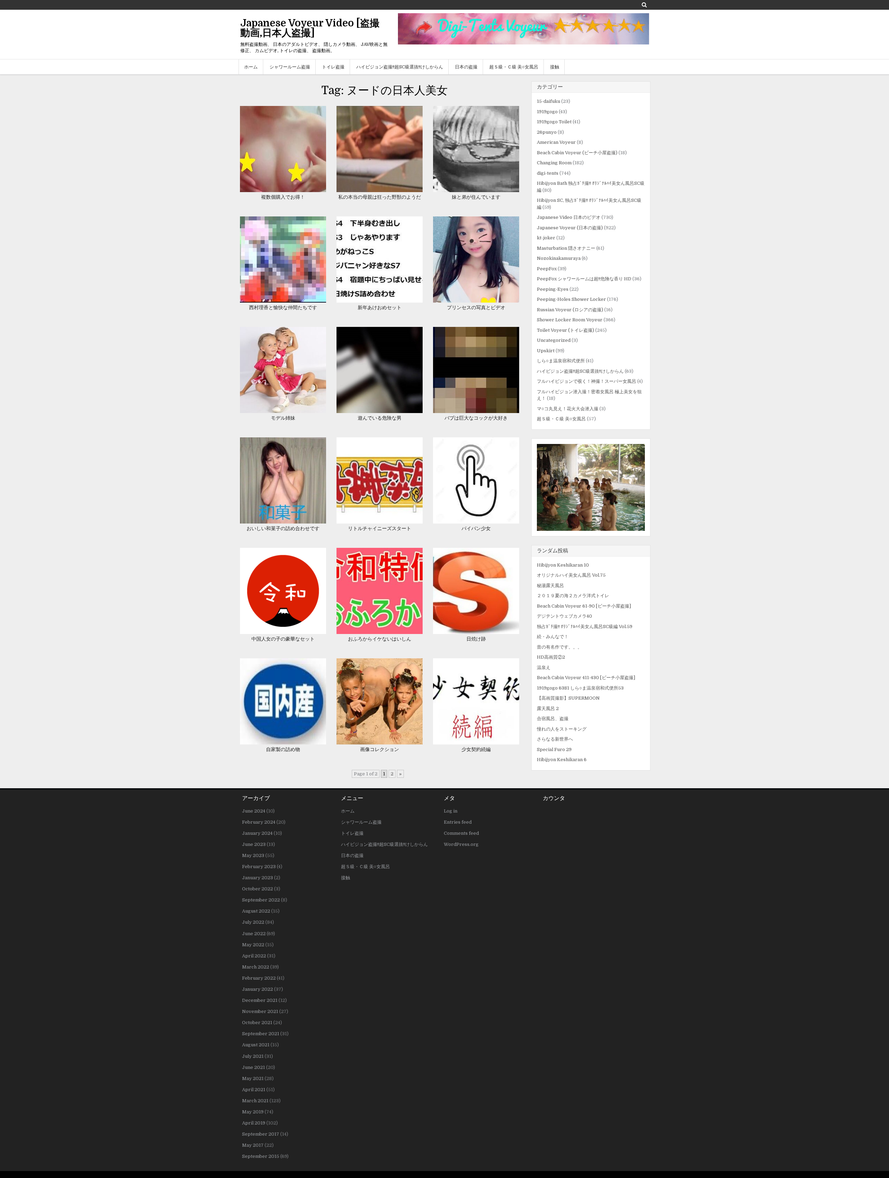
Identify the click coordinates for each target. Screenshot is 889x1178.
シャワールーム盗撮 (289, 66)
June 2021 (253, 1067)
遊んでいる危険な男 (379, 418)
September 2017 (260, 1134)
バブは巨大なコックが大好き (476, 418)
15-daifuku (548, 101)
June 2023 (254, 844)
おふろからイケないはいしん (379, 639)
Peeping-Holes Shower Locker (571, 299)
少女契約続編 (476, 749)
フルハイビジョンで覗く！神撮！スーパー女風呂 (586, 381)
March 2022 (255, 967)
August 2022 (256, 911)
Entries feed (458, 822)
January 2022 (257, 989)
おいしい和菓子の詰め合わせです (283, 528)
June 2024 (253, 811)
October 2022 (257, 888)
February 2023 (259, 866)
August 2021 (255, 1044)
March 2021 (255, 1100)
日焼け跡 (476, 639)
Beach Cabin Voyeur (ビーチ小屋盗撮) (577, 152)
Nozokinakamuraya (559, 258)
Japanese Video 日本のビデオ (568, 217)
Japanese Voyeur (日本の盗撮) (570, 227)
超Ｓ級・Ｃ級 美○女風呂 (513, 66)
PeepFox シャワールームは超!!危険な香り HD (584, 278)
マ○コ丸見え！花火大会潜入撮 (567, 408)
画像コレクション (379, 749)
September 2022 (261, 900)
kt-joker (546, 237)
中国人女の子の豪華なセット (283, 639)
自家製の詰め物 (283, 749)
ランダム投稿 (552, 550)
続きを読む (285, 156)
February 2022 (259, 978)
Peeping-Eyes (552, 289)
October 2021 (257, 1022)
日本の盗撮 (466, 66)
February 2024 (258, 822)
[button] (591, 487)
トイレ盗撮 (333, 66)
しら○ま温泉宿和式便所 (561, 360)
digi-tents (547, 173)
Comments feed (461, 833)
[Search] (644, 5)
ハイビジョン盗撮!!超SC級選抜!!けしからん (399, 66)
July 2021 (253, 1056)
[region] (591, 487)
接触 (554, 66)
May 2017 (253, 1145)
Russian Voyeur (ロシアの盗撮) (570, 309)
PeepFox (547, 268)
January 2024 (257, 833)
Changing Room (554, 162)
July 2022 (253, 922)
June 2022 (254, 933)
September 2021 (260, 1033)
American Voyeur (556, 142)
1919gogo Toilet (554, 121)
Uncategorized (554, 340)
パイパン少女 (476, 528)
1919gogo (547, 111)
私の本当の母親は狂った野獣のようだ (379, 197)
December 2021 (259, 1000)
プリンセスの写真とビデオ (476, 307)
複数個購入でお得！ (283, 197)
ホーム (251, 66)
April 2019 (253, 1123)
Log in (450, 811)
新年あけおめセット (379, 307)
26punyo (547, 132)
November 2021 (260, 1011)
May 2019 (253, 1111)
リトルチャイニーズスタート (379, 528)
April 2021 (253, 1089)
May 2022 (253, 944)
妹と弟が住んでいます (476, 197)
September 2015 (260, 1156)
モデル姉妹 (283, 418)
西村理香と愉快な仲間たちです (283, 307)
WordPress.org (461, 844)
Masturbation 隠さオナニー (566, 248)
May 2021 (253, 1078)
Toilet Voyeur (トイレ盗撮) (565, 330)
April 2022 (254, 955)
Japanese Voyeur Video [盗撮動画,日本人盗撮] (310, 28)
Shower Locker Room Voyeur (570, 319)
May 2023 (253, 855)
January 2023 (257, 877)
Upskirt (546, 350)
